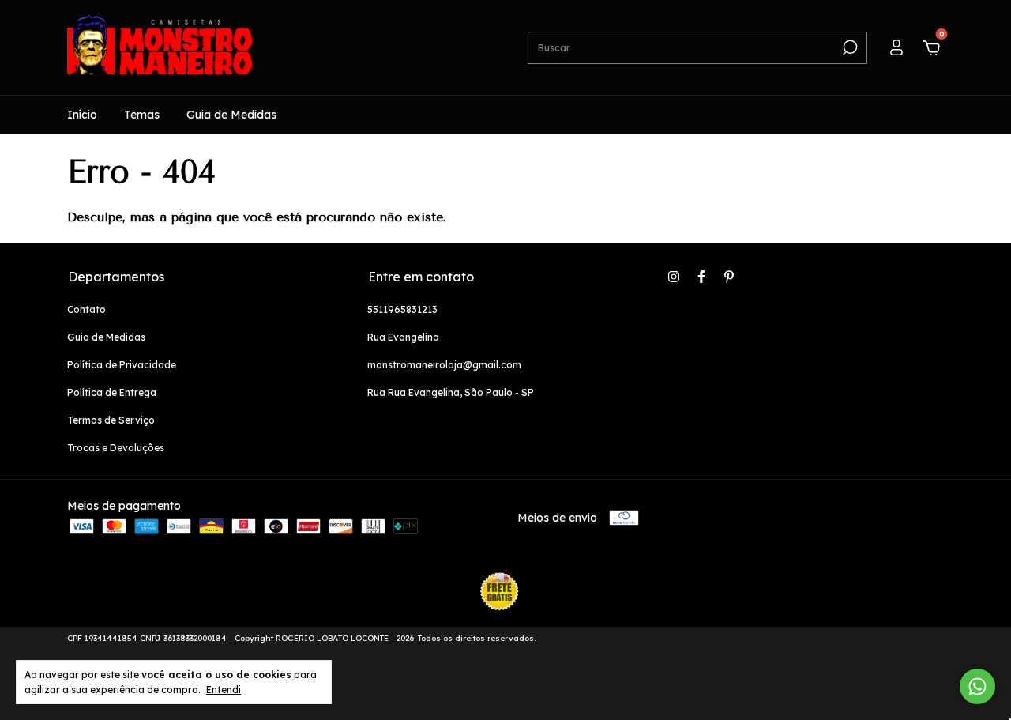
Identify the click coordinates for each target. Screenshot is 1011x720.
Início (82, 114)
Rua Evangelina (403, 337)
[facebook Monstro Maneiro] (701, 276)
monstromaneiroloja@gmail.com (444, 365)
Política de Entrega (111, 392)
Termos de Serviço (111, 420)
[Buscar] (848, 47)
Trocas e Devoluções (115, 448)
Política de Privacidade (121, 365)
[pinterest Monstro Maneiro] (729, 276)
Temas (142, 114)
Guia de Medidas (231, 114)
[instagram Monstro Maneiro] (673, 276)
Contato (86, 309)
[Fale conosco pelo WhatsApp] (977, 686)
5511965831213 (402, 309)
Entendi (223, 689)
